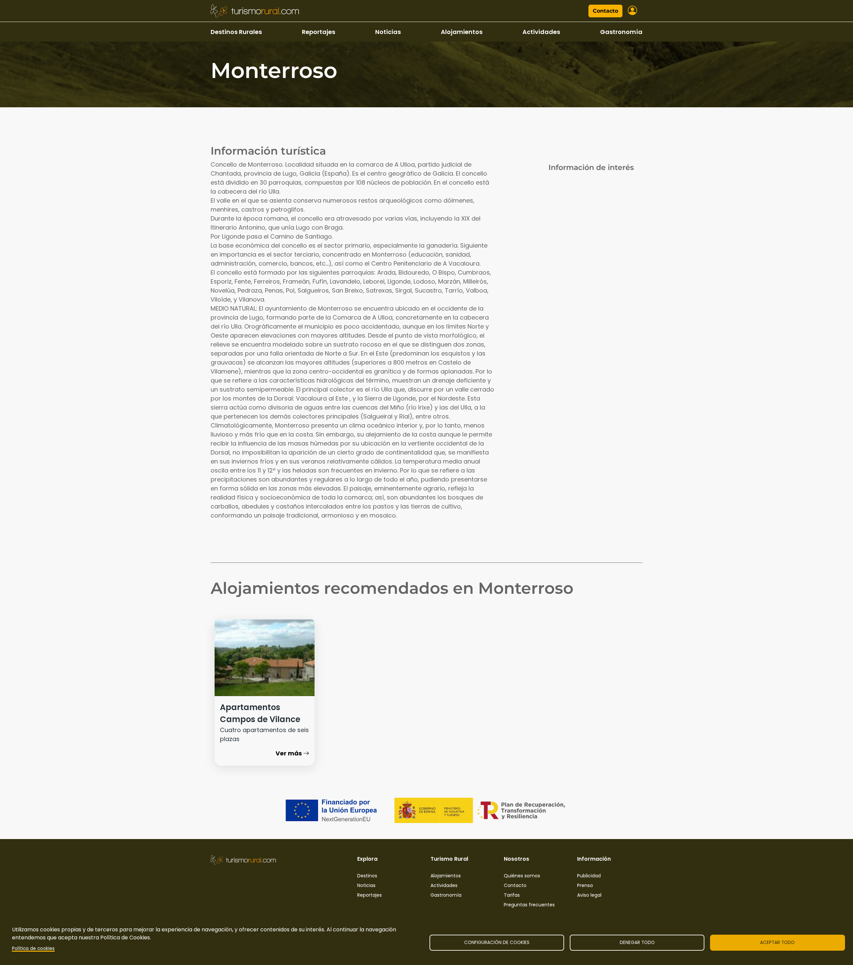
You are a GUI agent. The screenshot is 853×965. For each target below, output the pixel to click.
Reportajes (318, 32)
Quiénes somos (522, 875)
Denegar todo (637, 942)
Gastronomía (621, 32)
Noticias (388, 32)
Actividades (541, 32)
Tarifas (512, 895)
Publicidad (589, 875)
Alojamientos (461, 32)
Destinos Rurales (236, 32)
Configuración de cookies (496, 942)
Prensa (585, 885)
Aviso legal (589, 895)
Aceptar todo (777, 942)
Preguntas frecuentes (529, 904)
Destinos (367, 875)
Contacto (605, 11)
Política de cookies (33, 948)
